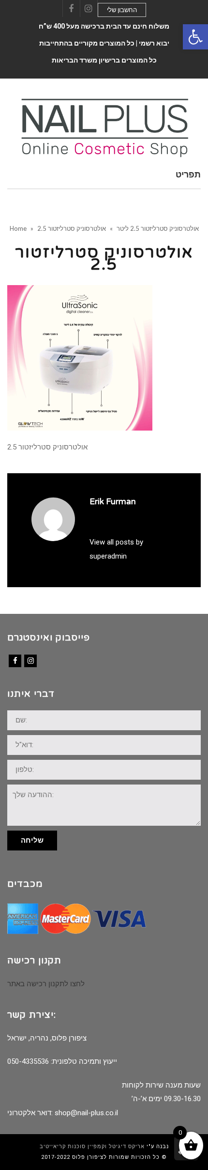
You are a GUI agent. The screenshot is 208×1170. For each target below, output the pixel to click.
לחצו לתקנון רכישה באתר (46, 983)
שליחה (32, 840)
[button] (195, 36)
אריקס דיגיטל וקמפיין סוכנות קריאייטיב (92, 1146)
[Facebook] (15, 661)
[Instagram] (30, 661)
